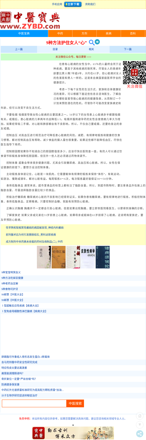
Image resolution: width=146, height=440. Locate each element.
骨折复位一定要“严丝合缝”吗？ (19, 379)
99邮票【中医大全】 (13, 294)
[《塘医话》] (44, 267)
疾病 (108, 33)
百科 (133, 33)
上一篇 (19, 49)
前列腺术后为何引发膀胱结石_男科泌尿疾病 (31, 234)
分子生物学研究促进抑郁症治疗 (19, 395)
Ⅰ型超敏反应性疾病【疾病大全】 (20, 305)
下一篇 (128, 49)
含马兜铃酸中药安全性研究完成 (19, 362)
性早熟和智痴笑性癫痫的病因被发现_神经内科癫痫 (35, 227)
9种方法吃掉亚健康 (12, 278)
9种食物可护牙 (9, 289)
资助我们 (90, 4)
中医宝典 (24, 33)
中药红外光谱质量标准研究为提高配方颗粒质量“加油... (32, 390)
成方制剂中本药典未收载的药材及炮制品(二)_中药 (34, 241)
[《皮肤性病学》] (88, 267)
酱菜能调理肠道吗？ (13, 373)
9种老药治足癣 (9, 283)
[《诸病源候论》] (103, 267)
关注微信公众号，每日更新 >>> (73, 56)
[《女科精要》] (73, 267)
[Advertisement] (26, 82)
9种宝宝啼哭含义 (11, 272)
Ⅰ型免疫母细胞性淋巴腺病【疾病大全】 (24, 311)
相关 (91, 49)
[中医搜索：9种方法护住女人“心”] (91, 42)
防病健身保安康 (10, 384)
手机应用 (57, 4)
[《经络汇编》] (59, 267)
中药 (60, 33)
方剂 (84, 33)
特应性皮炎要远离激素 (14, 367)
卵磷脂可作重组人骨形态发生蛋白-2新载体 (25, 356)
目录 (55, 49)
